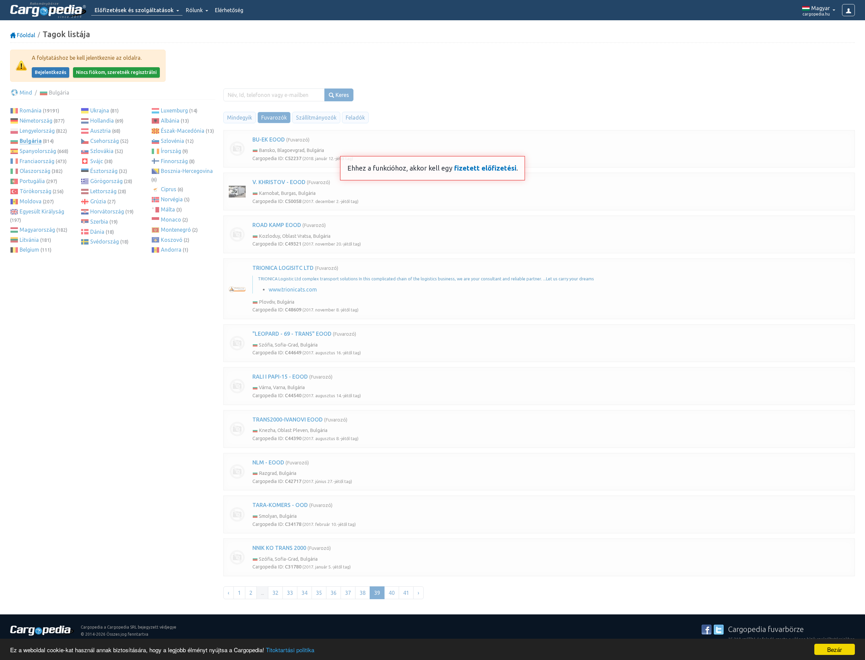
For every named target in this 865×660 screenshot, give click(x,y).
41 (406, 593)
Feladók (355, 118)
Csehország (104, 141)
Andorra (171, 250)
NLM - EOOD (268, 462)
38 (363, 593)
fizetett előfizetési (485, 168)
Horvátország (107, 211)
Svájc (96, 161)
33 (290, 593)
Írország (171, 151)
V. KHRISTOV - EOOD (278, 182)
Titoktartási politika (290, 649)
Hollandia (102, 121)
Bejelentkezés (50, 72)
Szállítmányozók (316, 118)
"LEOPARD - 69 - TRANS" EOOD (291, 334)
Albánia (170, 121)
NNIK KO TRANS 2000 (279, 548)
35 (319, 593)
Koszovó (171, 240)
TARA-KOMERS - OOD (280, 505)
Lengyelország (37, 131)
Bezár (834, 649)
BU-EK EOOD (268, 139)
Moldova (31, 201)
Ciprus (168, 189)
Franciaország (37, 161)
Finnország (174, 161)
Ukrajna (99, 110)
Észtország (104, 171)
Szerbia (99, 222)
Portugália (32, 181)
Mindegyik (239, 118)
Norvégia (172, 199)
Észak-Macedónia (182, 131)
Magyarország (37, 230)
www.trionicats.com (293, 289)
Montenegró (176, 230)
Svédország (104, 241)
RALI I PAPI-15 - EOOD (280, 377)
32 (275, 593)
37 (348, 593)
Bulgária (31, 141)
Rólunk (195, 10)
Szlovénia (172, 141)
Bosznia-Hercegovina (187, 171)
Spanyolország (38, 151)
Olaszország (35, 171)
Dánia (97, 232)
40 (392, 593)
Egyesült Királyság (42, 211)
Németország (36, 121)
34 (304, 593)
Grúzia (98, 201)
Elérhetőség (229, 10)
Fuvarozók (274, 118)
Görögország (106, 181)
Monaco (171, 220)
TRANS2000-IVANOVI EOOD (287, 419)
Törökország (35, 191)
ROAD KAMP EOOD (276, 225)
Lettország (103, 191)
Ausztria (100, 131)
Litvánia (29, 240)
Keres (341, 95)
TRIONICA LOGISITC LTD (283, 268)
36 (333, 593)
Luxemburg (174, 110)
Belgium (29, 250)
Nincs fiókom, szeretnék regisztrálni (116, 72)
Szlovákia (102, 151)
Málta (168, 209)
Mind (25, 93)
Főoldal (25, 35)
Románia (31, 110)
